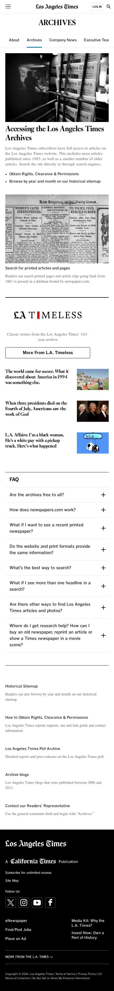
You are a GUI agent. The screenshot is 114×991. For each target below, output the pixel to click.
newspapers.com (77, 281)
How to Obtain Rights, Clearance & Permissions (46, 718)
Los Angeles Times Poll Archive (32, 749)
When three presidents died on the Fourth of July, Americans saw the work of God (36, 409)
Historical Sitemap (21, 686)
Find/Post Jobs (18, 930)
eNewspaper (16, 921)
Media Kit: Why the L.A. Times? (88, 923)
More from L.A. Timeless (48, 353)
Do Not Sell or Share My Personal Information (61, 978)
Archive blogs (17, 775)
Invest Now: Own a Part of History (88, 935)
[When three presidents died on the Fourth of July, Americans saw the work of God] (93, 411)
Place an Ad (15, 939)
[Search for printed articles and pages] (57, 228)
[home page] (57, 6)
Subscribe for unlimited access (28, 873)
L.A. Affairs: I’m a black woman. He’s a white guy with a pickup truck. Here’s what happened (34, 441)
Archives (34, 40)
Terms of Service (65, 974)
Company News (63, 40)
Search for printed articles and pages (37, 268)
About (14, 40)
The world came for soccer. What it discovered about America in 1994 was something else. (37, 377)
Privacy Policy (87, 974)
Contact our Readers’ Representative (37, 806)
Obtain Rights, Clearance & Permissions (44, 174)
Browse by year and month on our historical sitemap (54, 181)
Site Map (12, 881)
